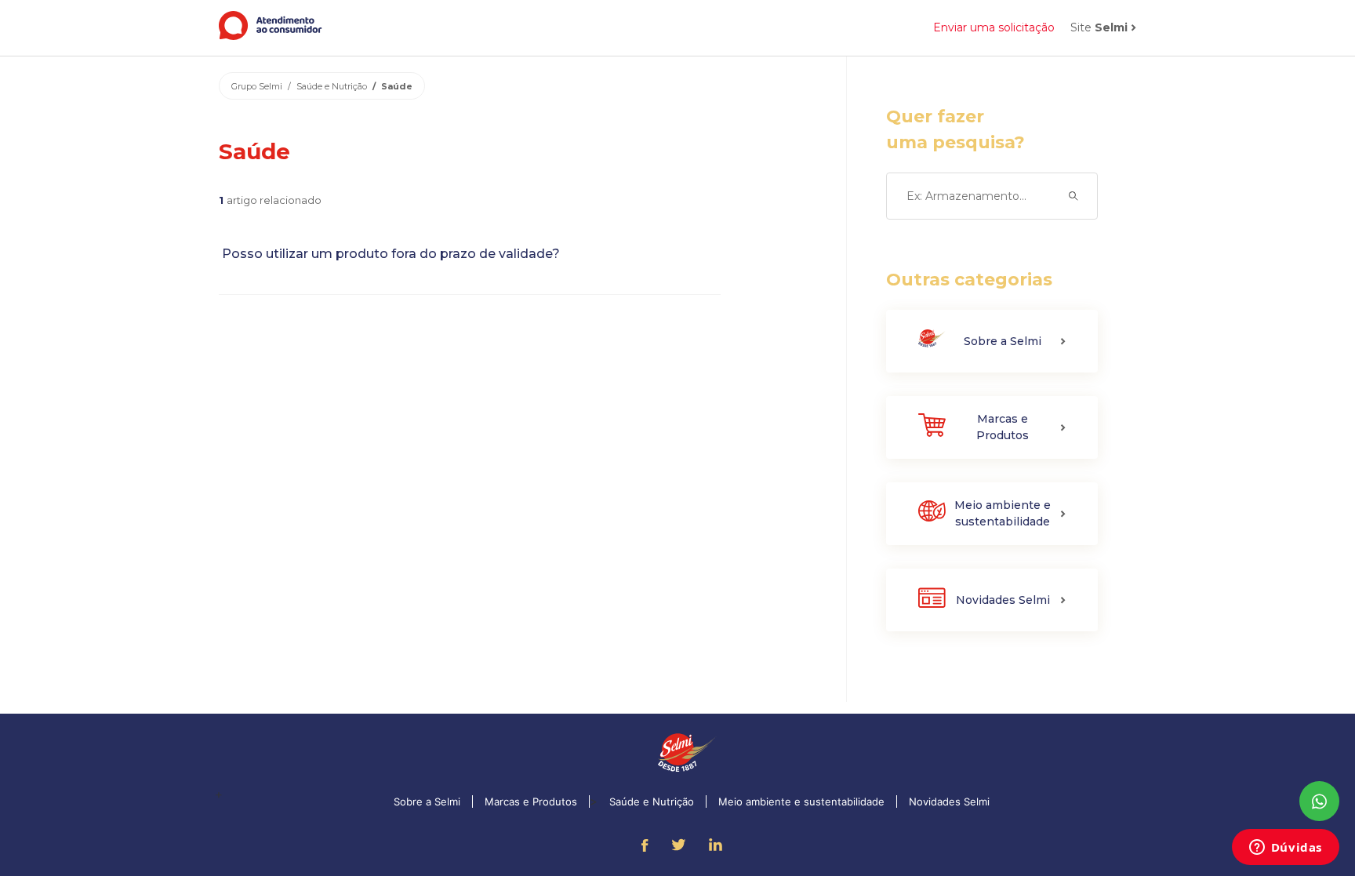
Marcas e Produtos (531, 801)
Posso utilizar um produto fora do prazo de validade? (389, 253)
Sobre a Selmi (427, 801)
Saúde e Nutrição (331, 86)
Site (1099, 27)
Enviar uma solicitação (994, 27)
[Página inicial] (270, 35)
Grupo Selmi (256, 86)
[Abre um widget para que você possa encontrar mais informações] (1285, 848)
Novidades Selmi (949, 801)
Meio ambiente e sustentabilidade (801, 801)
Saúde (396, 86)
